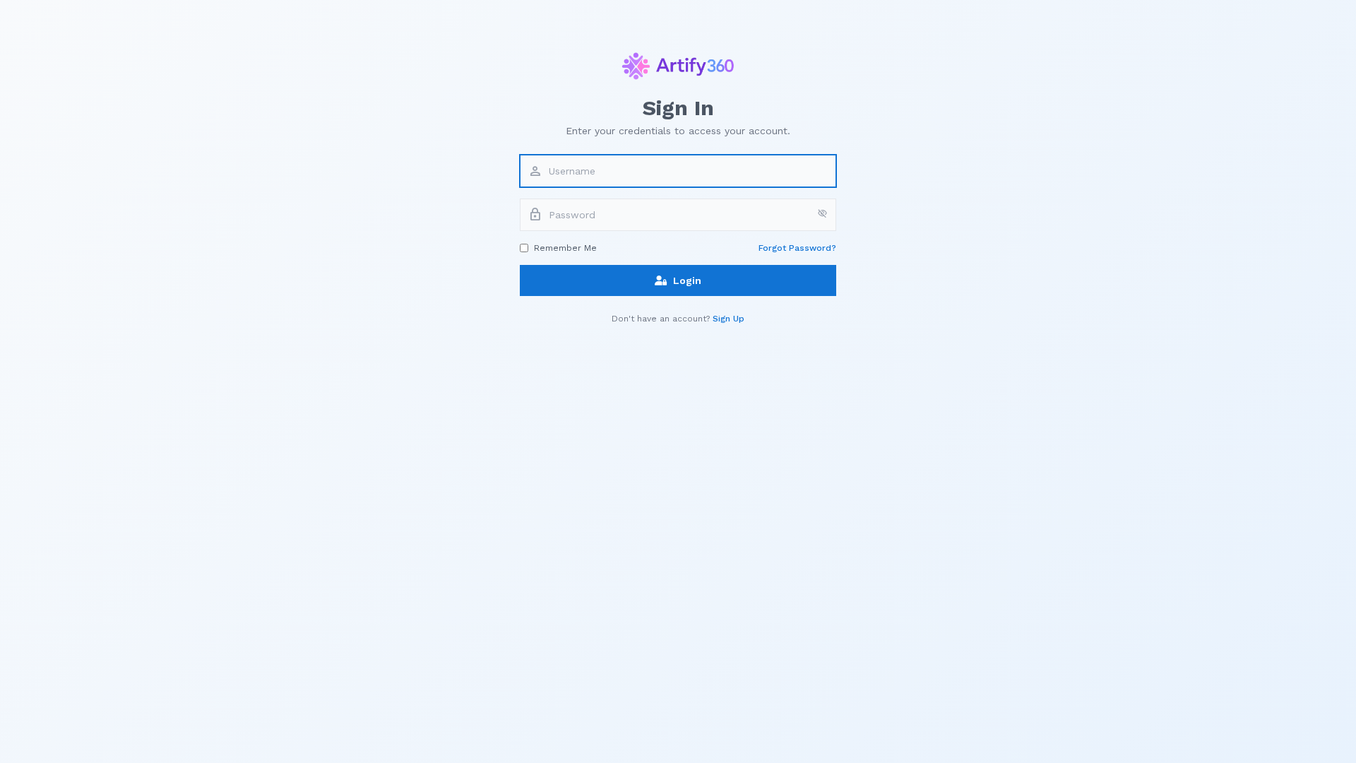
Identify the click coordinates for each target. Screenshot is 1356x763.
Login (687, 280)
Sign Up (728, 319)
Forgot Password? (797, 248)
